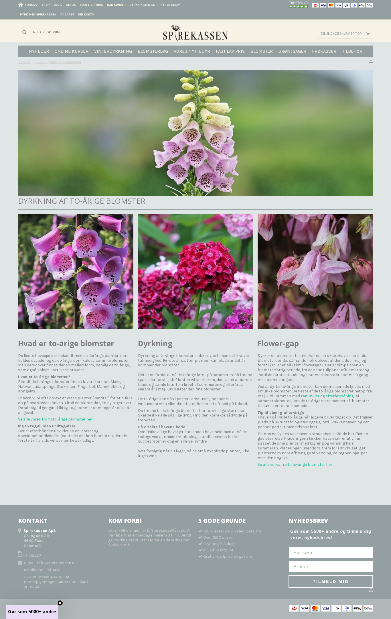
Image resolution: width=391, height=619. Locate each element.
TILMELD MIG (331, 581)
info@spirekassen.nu (57, 563)
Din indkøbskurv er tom (342, 34)
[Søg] (44, 32)
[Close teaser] (60, 603)
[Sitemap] (371, 590)
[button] (32, 612)
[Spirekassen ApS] (195, 32)
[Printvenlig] (371, 62)
